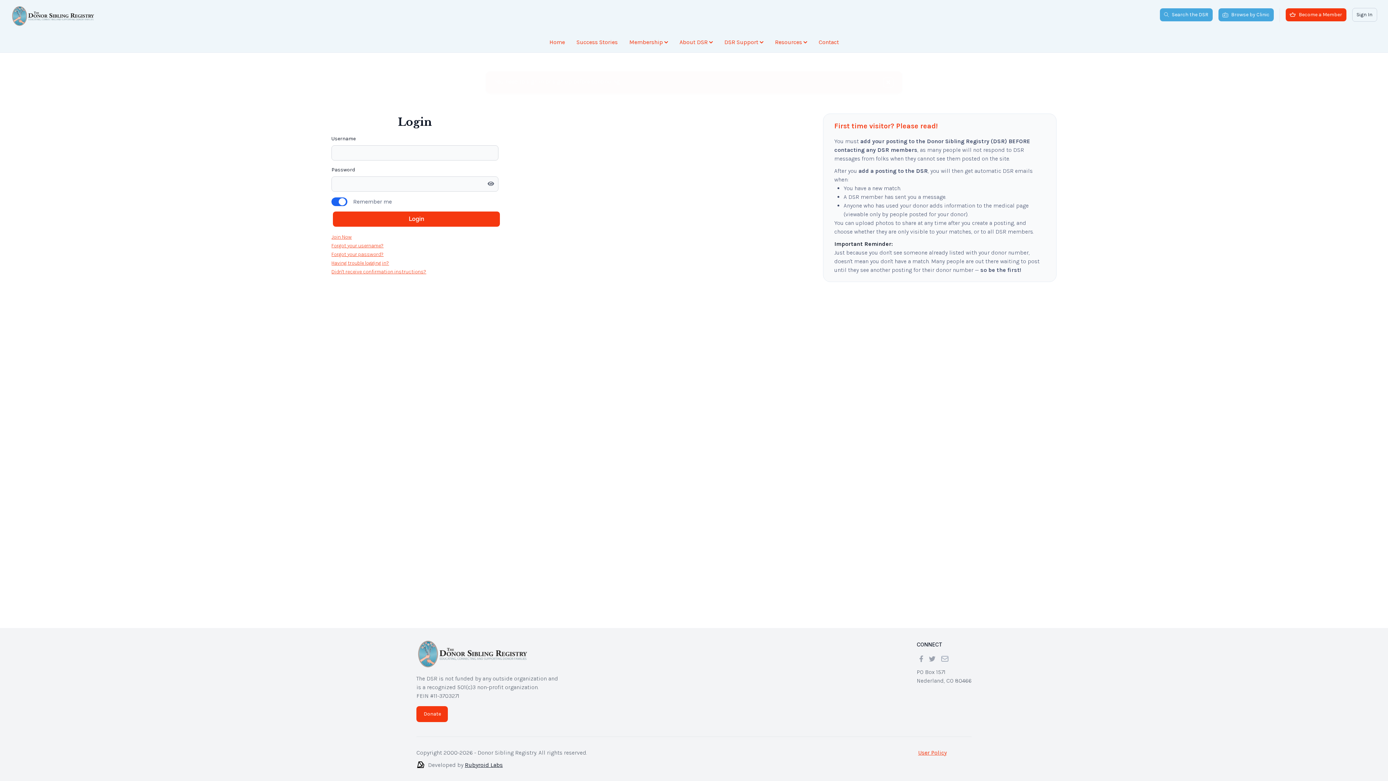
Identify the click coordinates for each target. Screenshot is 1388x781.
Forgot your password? (357, 215)
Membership (646, 42)
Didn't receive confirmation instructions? (378, 233)
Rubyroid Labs (484, 764)
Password (343, 131)
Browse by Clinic (1250, 15)
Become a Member (1320, 15)
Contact (829, 42)
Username (343, 100)
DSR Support (741, 42)
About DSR (694, 42)
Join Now (341, 198)
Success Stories (597, 42)
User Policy (932, 752)
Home (557, 42)
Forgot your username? (357, 207)
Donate (432, 714)
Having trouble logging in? (360, 224)
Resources (788, 42)
